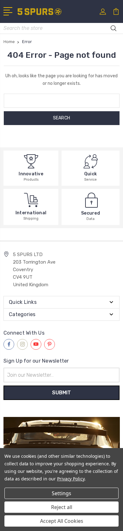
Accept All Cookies (61, 520)
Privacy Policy (71, 479)
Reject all (61, 507)
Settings (61, 493)
